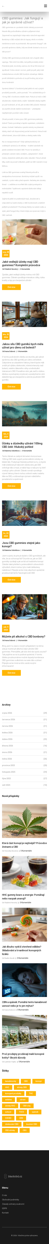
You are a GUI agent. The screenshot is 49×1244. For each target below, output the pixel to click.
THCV (21, 1112)
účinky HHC (10, 1106)
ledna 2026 (24, 759)
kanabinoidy (10, 1081)
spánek (35, 1112)
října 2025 (24, 778)
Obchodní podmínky (10, 1200)
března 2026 (24, 746)
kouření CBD (31, 1124)
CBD (26, 1081)
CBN (21, 1118)
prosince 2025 (24, 765)
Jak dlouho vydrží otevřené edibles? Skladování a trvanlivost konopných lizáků (21, 950)
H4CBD (8, 1118)
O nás (4, 1195)
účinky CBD (22, 1087)
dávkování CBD (11, 1124)
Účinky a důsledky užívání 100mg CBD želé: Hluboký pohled (22, 445)
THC (31, 1093)
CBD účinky (10, 1130)
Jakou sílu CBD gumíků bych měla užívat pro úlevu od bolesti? (22, 345)
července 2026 (24, 719)
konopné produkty (13, 1093)
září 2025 (24, 785)
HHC (7, 1087)
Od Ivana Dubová (8, 351)
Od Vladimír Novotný (10, 269)
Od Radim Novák (8, 958)
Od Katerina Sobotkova (11, 451)
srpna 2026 (24, 713)
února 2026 (24, 752)
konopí (39, 1081)
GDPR (4, 1208)
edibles (8, 1100)
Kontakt (5, 1213)
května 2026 (24, 733)
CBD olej (26, 1106)
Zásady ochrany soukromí (13, 1204)
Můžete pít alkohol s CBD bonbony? (23, 636)
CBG (25, 1130)
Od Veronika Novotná (10, 851)
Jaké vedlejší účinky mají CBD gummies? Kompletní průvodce (21, 263)
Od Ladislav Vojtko (9, 1062)
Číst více (11, 287)
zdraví (22, 1100)
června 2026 (24, 726)
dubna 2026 (24, 739)
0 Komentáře (25, 269)
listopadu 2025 (24, 772)
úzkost (8, 1112)
